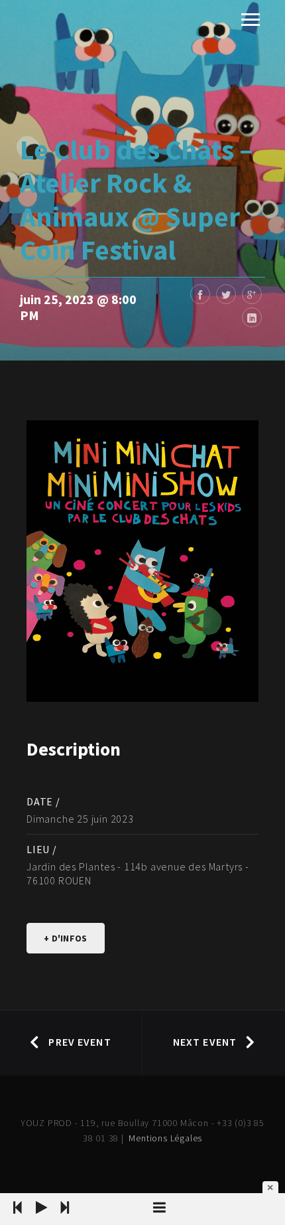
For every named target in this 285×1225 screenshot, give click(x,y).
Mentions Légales (165, 1138)
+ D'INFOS (65, 938)
